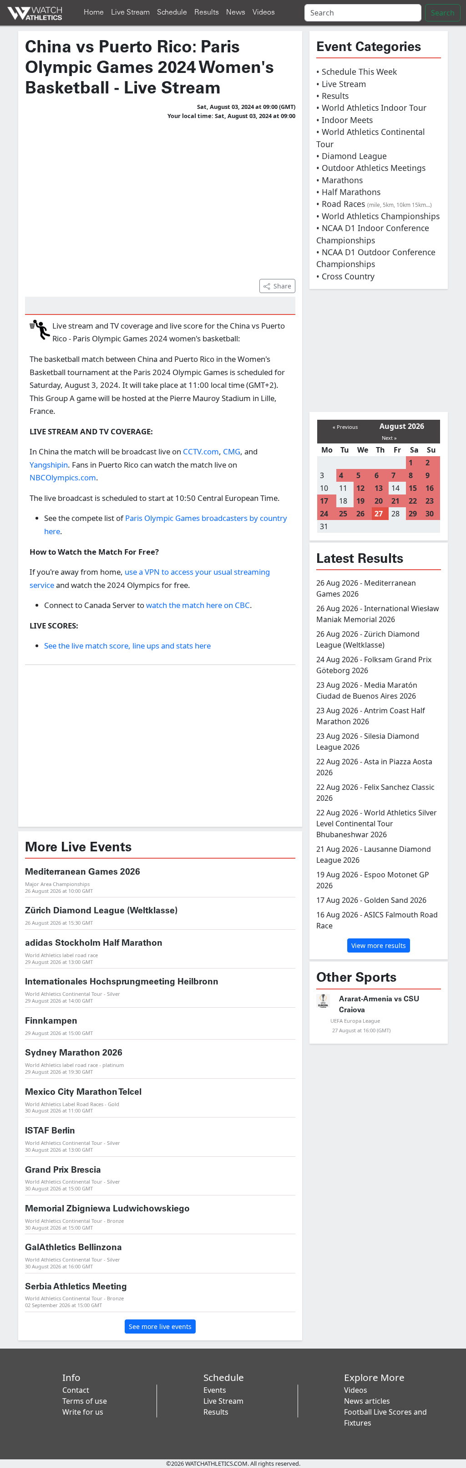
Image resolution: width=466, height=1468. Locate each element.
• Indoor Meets (344, 119)
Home (94, 12)
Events (214, 1390)
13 (379, 488)
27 (379, 514)
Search (443, 13)
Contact (75, 1390)
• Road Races (374, 203)
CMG (231, 451)
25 (343, 514)
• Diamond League (351, 155)
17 (324, 501)
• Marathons (339, 180)
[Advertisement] (160, 198)
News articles (367, 1401)
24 (324, 514)
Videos (264, 12)
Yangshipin (49, 464)
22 (413, 501)
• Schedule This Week (356, 71)
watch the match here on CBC (198, 605)
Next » (389, 437)
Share (282, 286)
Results (206, 12)
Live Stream (130, 12)
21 (395, 501)
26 (360, 514)
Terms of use (84, 1401)
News (235, 12)
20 (379, 501)
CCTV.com (201, 451)
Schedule (172, 12)
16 (429, 488)
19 (360, 501)
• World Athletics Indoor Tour (371, 107)
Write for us (82, 1412)
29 (413, 514)
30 (429, 514)
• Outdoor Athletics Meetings (370, 167)
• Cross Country (345, 276)
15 (413, 488)
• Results (332, 95)
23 (429, 501)
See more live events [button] (160, 1326)
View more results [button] (378, 945)
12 (360, 488)
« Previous (345, 426)
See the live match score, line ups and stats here (127, 645)
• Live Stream (341, 83)
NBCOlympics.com (63, 477)
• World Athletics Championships (378, 216)
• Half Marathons (348, 191)
